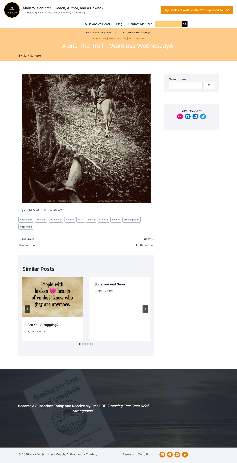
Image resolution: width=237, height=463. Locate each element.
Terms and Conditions (138, 454)
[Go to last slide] (27, 309)
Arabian (41, 219)
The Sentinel (26, 242)
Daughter (56, 219)
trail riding (26, 226)
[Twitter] (185, 455)
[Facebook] (170, 455)
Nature (103, 219)
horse (91, 219)
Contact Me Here (140, 24)
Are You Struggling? (43, 325)
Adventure (99, 38)
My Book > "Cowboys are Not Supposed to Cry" (197, 10)
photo (116, 219)
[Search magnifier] (185, 24)
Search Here (177, 79)
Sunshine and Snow (110, 284)
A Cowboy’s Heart (97, 24)
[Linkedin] (177, 455)
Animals (114, 38)
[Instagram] (162, 455)
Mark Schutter (32, 55)
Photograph (136, 38)
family (70, 219)
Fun (80, 219)
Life (124, 38)
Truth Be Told (145, 242)
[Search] (209, 85)
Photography (131, 219)
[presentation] (52, 297)
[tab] (80, 344)
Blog (119, 24)
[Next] (145, 309)
